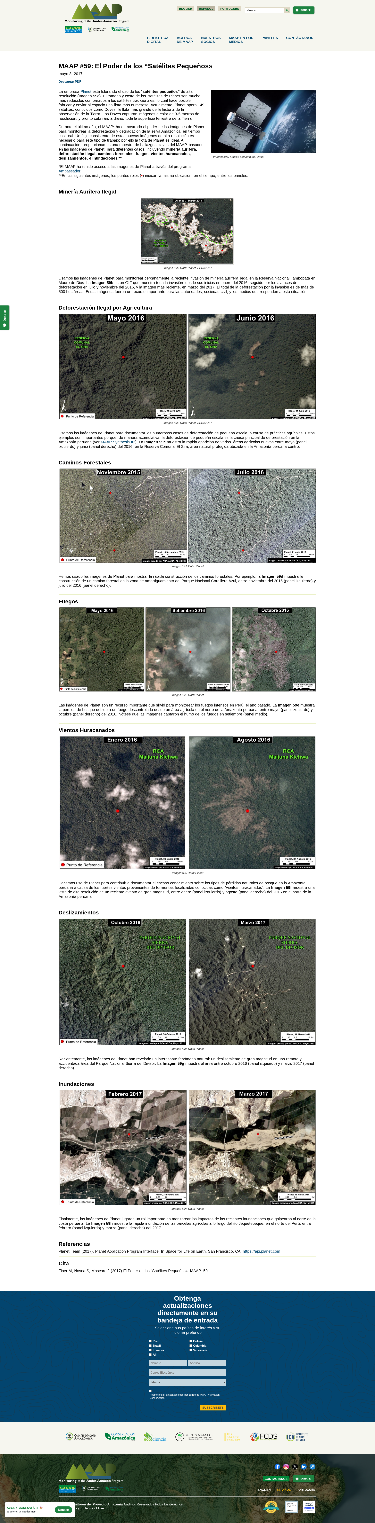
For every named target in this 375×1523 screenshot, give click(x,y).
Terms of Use (94, 1508)
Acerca (185, 40)
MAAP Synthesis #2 (118, 442)
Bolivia (198, 1341)
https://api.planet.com (261, 1251)
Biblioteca (158, 40)
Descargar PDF (70, 81)
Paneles (270, 38)
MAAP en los (241, 40)
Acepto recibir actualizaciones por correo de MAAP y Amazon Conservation (185, 1396)
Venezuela (200, 1350)
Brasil (157, 1345)
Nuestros (211, 40)
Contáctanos (299, 38)
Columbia (199, 1345)
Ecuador (158, 1350)
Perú (156, 1341)
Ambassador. (70, 171)
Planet (85, 91)
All (154, 1354)
